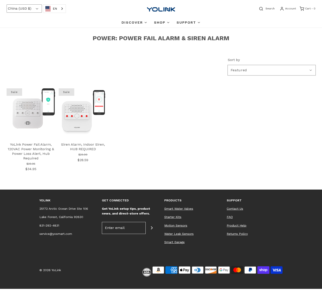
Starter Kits (172, 217)
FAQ (230, 217)
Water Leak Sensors (179, 233)
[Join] (152, 228)
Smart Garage (174, 242)
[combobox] (54, 8)
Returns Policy (237, 233)
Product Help (236, 225)
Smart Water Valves (178, 208)
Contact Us (235, 208)
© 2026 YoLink (50, 270)
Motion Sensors (175, 225)
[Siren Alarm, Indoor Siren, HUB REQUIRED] (83, 112)
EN (55, 8)
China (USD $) (20, 8)
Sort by (234, 60)
